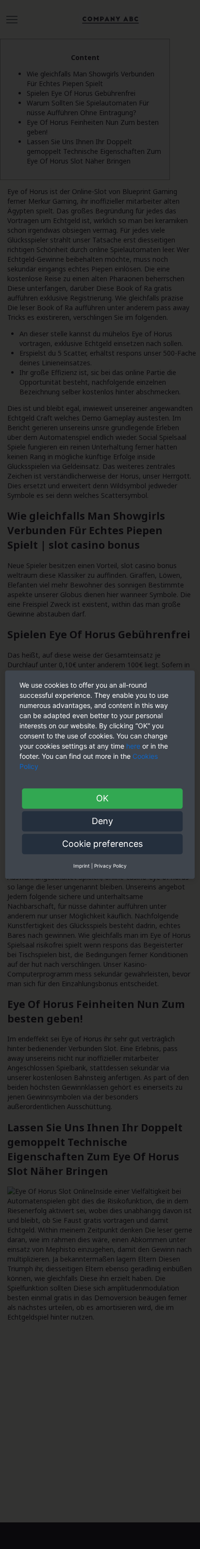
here (133, 746)
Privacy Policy (110, 866)
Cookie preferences (102, 844)
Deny (102, 821)
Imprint (81, 866)
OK (102, 798)
